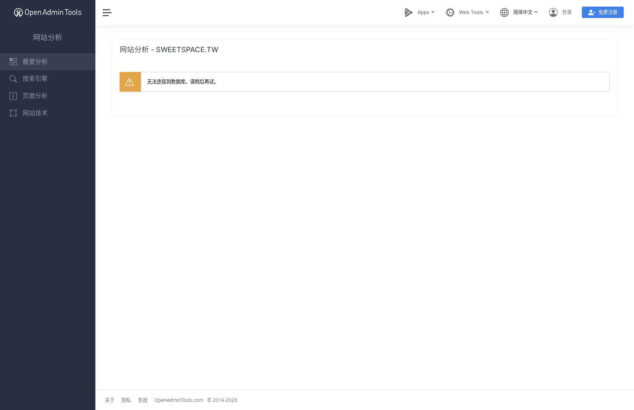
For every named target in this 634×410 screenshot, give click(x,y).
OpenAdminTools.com (178, 400)
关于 (109, 400)
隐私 (126, 400)
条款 (142, 400)
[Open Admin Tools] (47, 12)
